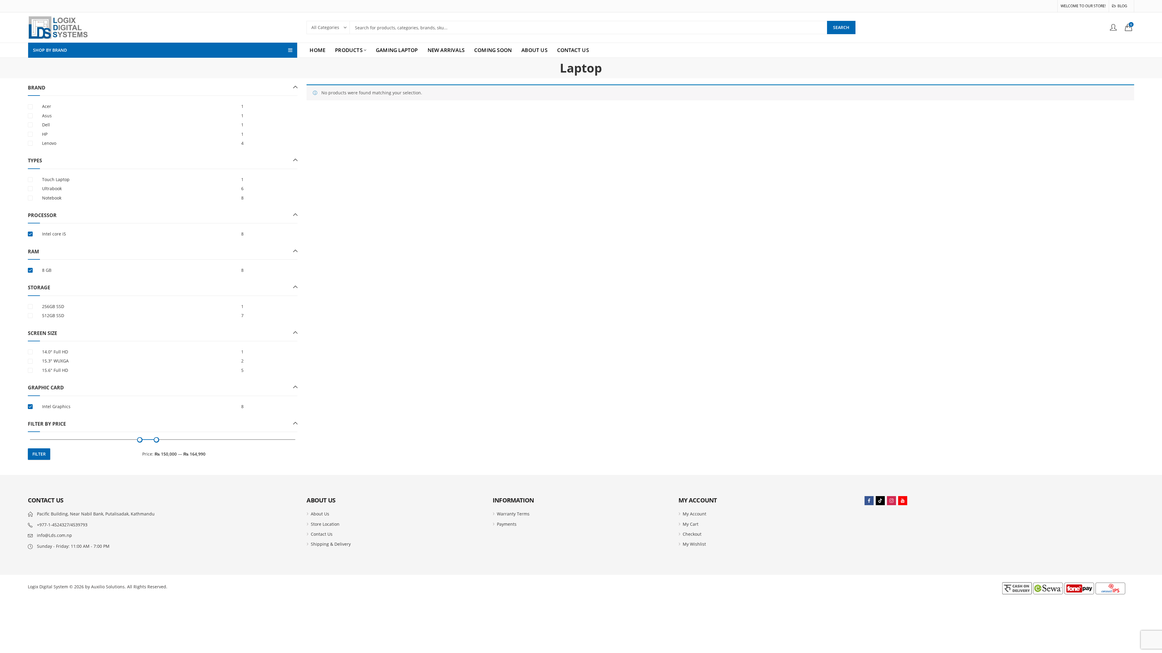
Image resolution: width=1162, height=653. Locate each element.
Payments (507, 524)
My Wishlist (694, 544)
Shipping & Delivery (331, 544)
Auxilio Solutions (108, 587)
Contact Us (322, 534)
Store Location (325, 524)
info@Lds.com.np (54, 535)
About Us (320, 514)
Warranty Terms (513, 514)
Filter (39, 454)
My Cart (690, 524)
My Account (694, 514)
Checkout (692, 534)
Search (841, 27)
